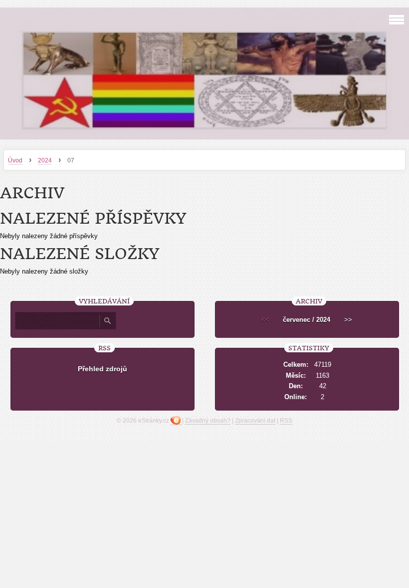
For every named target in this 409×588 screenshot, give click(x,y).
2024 (45, 160)
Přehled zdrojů (102, 369)
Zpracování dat (255, 420)
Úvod (15, 160)
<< (265, 319)
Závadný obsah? (207, 420)
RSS (286, 420)
